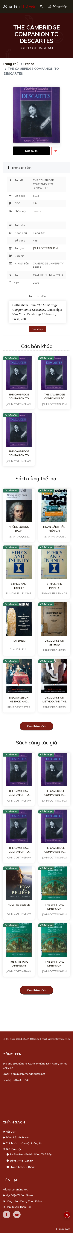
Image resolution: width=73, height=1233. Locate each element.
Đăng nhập (59, 6)
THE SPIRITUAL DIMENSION (54, 906)
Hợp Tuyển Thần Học (18, 1207)
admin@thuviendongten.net (55, 1039)
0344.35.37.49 (14, 1039)
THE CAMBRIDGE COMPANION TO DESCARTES (18, 396)
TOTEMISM (18, 640)
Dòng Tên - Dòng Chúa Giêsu (23, 1201)
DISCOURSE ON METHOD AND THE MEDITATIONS (54, 700)
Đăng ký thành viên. (17, 1137)
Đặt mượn (31, 150)
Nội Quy (10, 1131)
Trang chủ (10, 64)
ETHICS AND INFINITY (19, 585)
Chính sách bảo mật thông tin (23, 1143)
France (28, 64)
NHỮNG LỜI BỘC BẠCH (19, 528)
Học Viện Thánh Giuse (19, 1195)
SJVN (61, 1229)
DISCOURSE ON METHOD (54, 642)
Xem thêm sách (36, 726)
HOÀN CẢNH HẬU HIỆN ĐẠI (54, 528)
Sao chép (37, 329)
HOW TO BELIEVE (19, 904)
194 (35, 203)
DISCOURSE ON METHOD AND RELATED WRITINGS (18, 700)
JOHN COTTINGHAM (45, 248)
